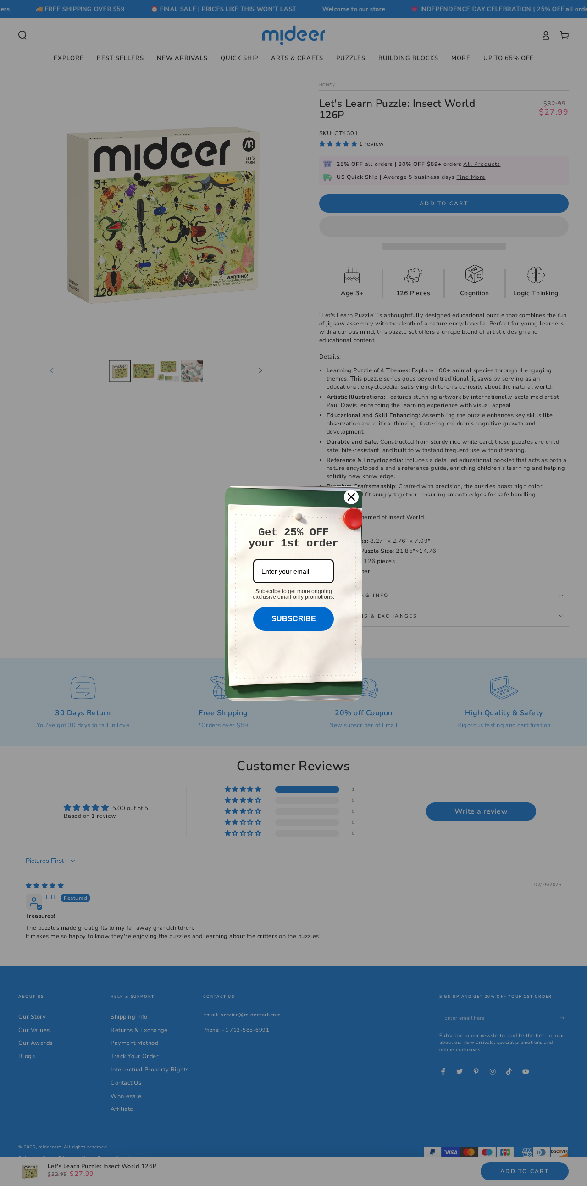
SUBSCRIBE (293, 619)
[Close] (351, 497)
